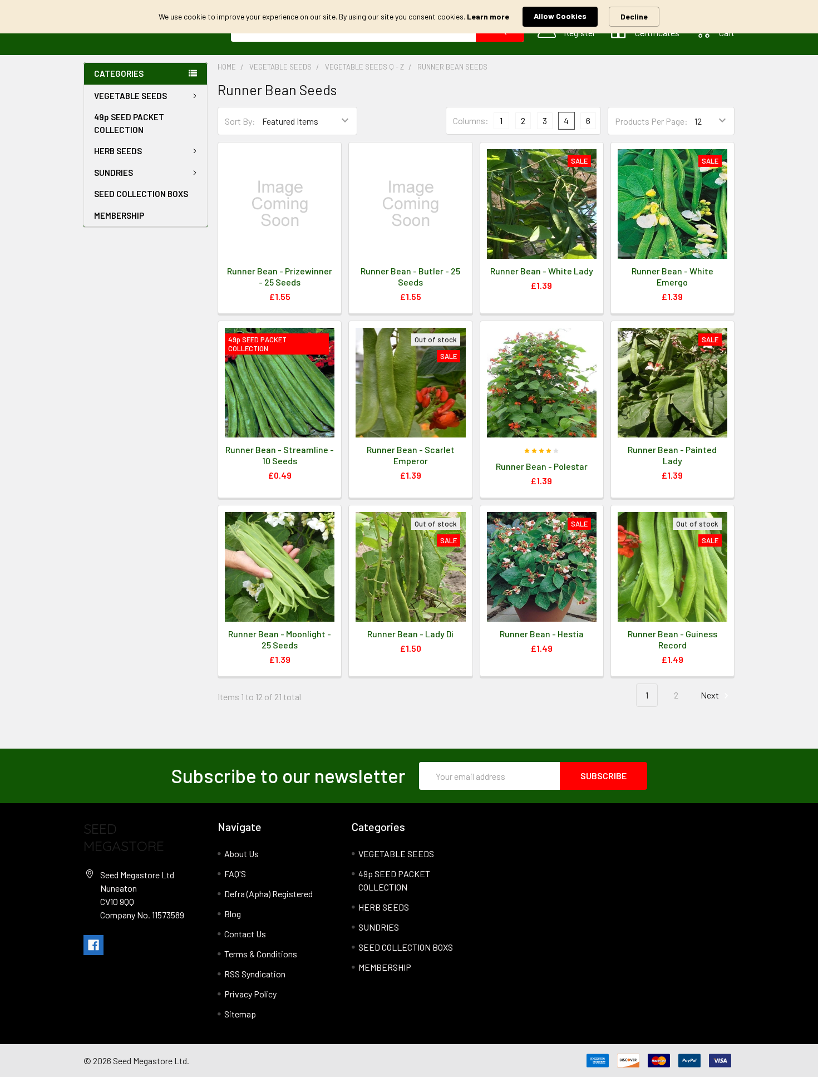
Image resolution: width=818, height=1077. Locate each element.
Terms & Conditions (260, 953)
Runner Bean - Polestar (542, 466)
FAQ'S (235, 873)
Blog (232, 913)
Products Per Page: (651, 121)
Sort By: (240, 121)
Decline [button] (634, 16)
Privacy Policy (250, 994)
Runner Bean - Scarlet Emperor (411, 455)
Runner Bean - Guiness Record (672, 639)
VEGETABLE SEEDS (130, 96)
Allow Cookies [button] (560, 16)
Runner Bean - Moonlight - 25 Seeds (279, 639)
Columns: (471, 120)
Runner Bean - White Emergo (672, 276)
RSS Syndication (254, 973)
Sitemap (240, 1014)
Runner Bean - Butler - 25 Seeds (410, 276)
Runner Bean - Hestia (542, 633)
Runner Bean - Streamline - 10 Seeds (279, 455)
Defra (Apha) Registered (268, 893)
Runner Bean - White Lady (541, 270)
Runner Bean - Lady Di (410, 633)
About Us (241, 853)
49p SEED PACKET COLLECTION (129, 123)
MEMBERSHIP (119, 215)
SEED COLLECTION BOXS (141, 194)
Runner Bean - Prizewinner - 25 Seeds (279, 276)
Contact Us (245, 933)
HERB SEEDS (118, 151)
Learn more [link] (488, 16)
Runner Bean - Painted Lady (672, 455)
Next (711, 695)
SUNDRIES (113, 173)
